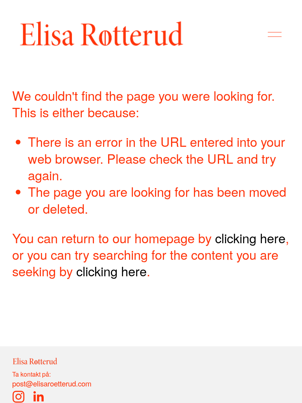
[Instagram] (18, 396)
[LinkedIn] (38, 396)
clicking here (250, 238)
